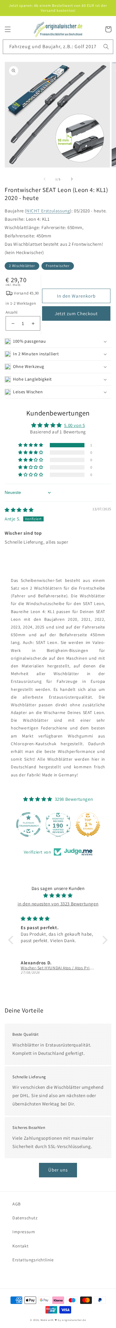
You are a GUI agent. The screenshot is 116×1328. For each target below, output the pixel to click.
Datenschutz (25, 1218)
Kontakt (20, 1246)
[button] (8, 29)
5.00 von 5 (74, 425)
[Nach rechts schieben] (72, 179)
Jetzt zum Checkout (76, 313)
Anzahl (11, 312)
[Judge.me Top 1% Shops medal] (87, 824)
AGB (16, 1204)
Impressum (23, 1231)
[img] (19, 510)
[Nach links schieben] (44, 179)
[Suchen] (106, 46)
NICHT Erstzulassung (48, 211)
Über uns (58, 1170)
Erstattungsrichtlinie (33, 1260)
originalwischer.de (74, 1320)
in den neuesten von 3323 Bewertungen (58, 904)
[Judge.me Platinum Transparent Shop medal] (28, 824)
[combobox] (58, 47)
